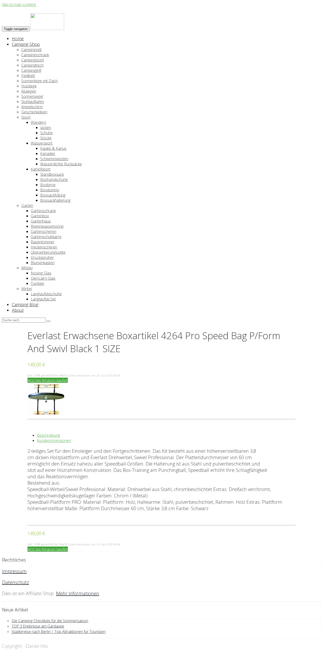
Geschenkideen (34, 112)
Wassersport (41, 143)
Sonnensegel (32, 96)
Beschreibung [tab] (48, 435)
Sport (26, 117)
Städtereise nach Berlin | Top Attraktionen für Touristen (58, 631)
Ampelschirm (32, 106)
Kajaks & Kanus (53, 148)
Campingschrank (35, 54)
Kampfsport (41, 169)
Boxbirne (48, 184)
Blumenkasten (43, 262)
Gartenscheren (43, 231)
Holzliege (29, 86)
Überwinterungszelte (48, 252)
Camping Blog (25, 304)
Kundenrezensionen (54, 440)
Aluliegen (28, 91)
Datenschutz (15, 582)
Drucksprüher (42, 257)
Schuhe (46, 132)
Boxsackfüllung (52, 195)
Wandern (38, 122)
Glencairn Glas (43, 278)
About (18, 310)
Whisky (27, 267)
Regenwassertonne (47, 226)
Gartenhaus (41, 221)
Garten (27, 205)
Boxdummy (49, 189)
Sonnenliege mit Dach (39, 80)
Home (18, 38)
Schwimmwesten (54, 158)
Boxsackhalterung (55, 200)
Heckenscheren (44, 247)
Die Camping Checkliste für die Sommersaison (50, 620)
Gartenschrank (43, 210)
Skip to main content (19, 4)
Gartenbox (40, 215)
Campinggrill (31, 70)
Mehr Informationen (77, 593)
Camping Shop (26, 44)
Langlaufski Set (43, 299)
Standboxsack (52, 174)
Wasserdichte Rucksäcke (61, 164)
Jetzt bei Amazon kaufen (47, 380)
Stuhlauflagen (32, 101)
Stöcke (46, 138)
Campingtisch (32, 65)
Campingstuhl (32, 60)
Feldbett (28, 75)
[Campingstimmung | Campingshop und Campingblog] (47, 28)
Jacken (45, 127)
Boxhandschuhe (54, 179)
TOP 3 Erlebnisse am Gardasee (38, 626)
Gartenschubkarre (46, 236)
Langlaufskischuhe (46, 293)
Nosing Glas (41, 273)
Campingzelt (31, 49)
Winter (26, 288)
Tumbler (37, 283)
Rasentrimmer (42, 241)
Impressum (14, 571)
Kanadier (47, 153)
